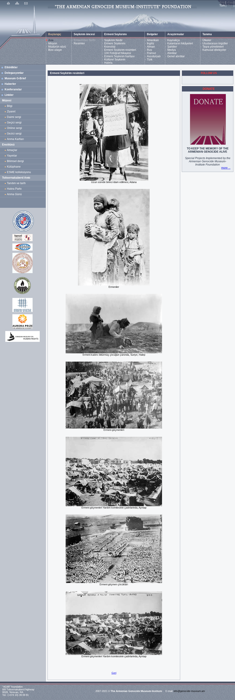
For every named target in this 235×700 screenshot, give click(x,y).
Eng (222, 2)
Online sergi (15, 128)
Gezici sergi (15, 133)
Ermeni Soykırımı (114, 43)
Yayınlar (12, 155)
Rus (149, 49)
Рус (230, 5)
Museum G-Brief (15, 78)
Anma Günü (14, 194)
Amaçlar (12, 150)
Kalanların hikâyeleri (180, 43)
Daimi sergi (14, 117)
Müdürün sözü (57, 46)
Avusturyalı (154, 56)
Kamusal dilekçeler (214, 49)
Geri (114, 672)
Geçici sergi (14, 122)
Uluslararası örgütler (215, 43)
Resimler (79, 43)
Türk (149, 59)
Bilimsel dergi (16, 161)
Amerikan (153, 40)
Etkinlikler (11, 67)
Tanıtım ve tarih (16, 183)
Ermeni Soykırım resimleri (120, 49)
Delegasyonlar (14, 72)
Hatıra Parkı (14, 188)
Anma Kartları (16, 139)
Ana (50, 40)
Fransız (151, 53)
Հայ (230, 2)
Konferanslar (13, 89)
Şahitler (172, 46)
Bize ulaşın (55, 49)
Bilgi (9, 106)
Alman (151, 46)
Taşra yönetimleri (213, 46)
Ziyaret (11, 111)
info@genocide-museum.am (189, 691)
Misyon (52, 43)
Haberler (10, 84)
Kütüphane (14, 166)
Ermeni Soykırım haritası (119, 56)
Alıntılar (172, 53)
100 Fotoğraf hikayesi (117, 53)
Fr (232, 8)
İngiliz (150, 43)
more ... (225, 167)
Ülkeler (206, 40)
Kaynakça (173, 40)
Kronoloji (109, 46)
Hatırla (108, 62)
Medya (171, 49)
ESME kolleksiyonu (19, 172)
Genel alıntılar (176, 56)
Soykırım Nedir (113, 40)
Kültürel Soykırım (114, 59)
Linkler (9, 95)
